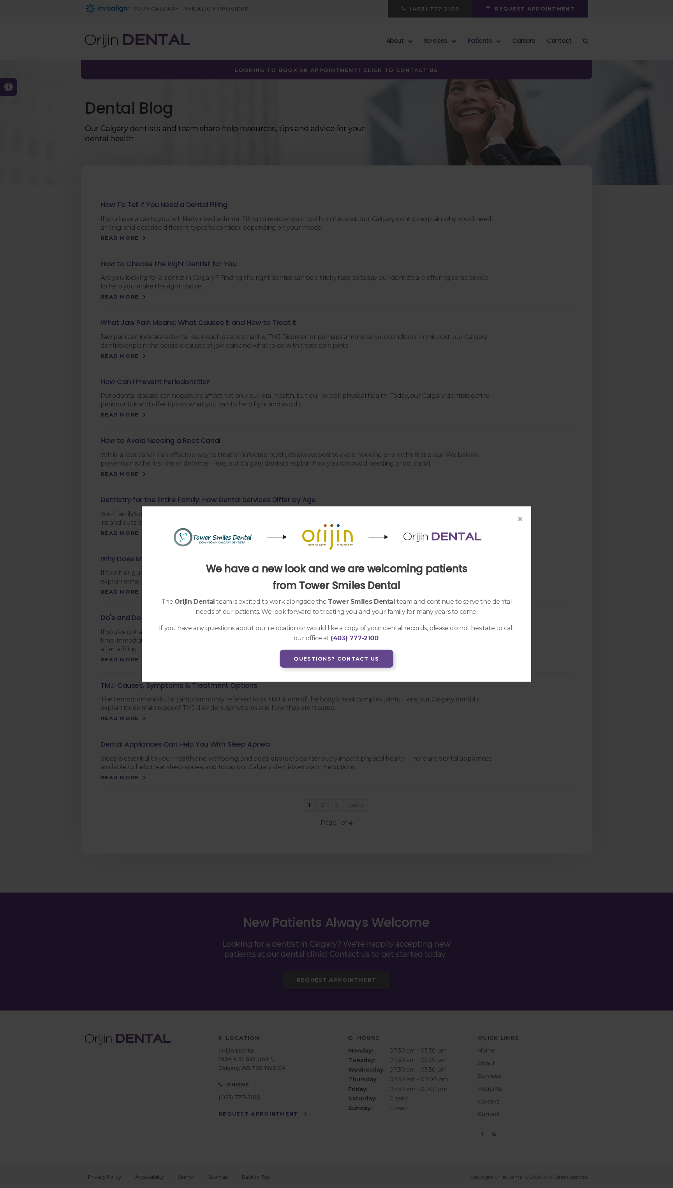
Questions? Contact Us (336, 658)
